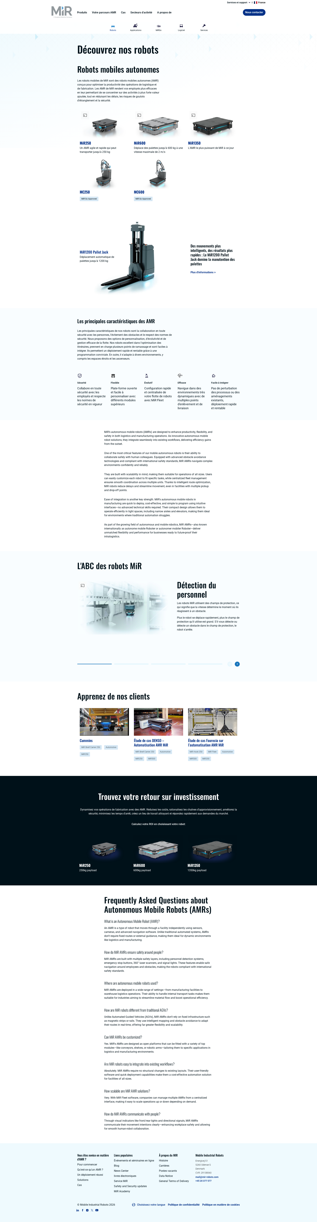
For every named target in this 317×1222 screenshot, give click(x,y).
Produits (82, 12)
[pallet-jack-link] (131, 256)
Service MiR (121, 1181)
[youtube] (97, 1210)
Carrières (164, 1165)
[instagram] (87, 1210)
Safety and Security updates (130, 1186)
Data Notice (166, 1176)
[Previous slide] (103, 28)
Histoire (163, 1160)
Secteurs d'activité (141, 12)
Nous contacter (254, 12)
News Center (121, 1170)
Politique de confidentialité (184, 1204)
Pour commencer (87, 1164)
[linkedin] (78, 1210)
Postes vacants (168, 1170)
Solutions (82, 1179)
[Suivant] (237, 664)
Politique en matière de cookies (221, 1204)
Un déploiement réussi (90, 1174)
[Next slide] (213, 28)
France (261, 2)
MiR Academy (122, 1191)
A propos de (164, 12)
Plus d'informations (202, 272)
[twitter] (92, 1210)
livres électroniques (125, 1176)
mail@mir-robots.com (206, 1177)
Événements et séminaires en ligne (134, 1160)
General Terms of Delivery (174, 1181)
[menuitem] (113, 28)
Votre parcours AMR (104, 12)
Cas (123, 12)
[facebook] (82, 1210)
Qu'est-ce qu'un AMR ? (90, 1169)
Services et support (237, 2)
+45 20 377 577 (203, 1180)
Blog (116, 1165)
